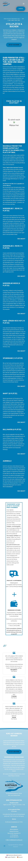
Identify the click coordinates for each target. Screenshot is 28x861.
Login (21, 8)
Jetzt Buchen (14, 751)
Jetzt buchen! (14, 44)
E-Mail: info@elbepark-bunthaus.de (14, 839)
